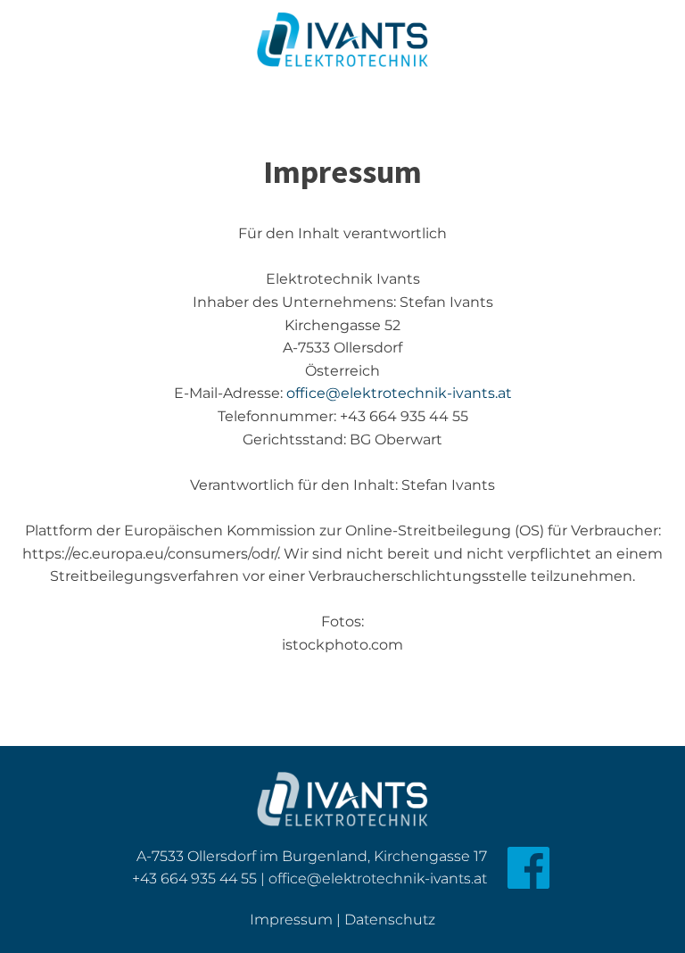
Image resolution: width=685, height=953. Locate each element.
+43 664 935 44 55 (194, 878)
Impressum (291, 919)
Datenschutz (389, 919)
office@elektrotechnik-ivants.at (399, 393)
